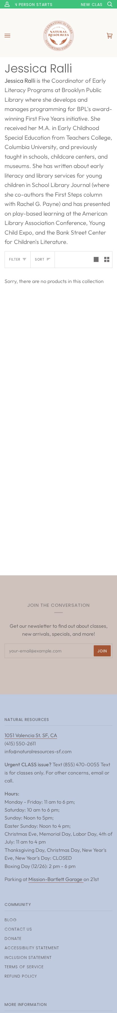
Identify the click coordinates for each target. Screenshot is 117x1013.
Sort (40, 259)
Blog (11, 920)
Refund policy (21, 976)
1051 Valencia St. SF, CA (31, 735)
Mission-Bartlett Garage (55, 879)
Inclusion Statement (28, 957)
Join (102, 651)
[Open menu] (13, 35)
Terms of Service (24, 967)
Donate (13, 938)
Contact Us (18, 929)
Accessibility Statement (32, 948)
